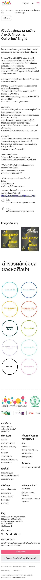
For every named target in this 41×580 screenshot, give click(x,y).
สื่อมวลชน (26, 463)
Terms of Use (17, 571)
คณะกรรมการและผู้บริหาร (8, 448)
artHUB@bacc (28, 453)
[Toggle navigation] (38, 3)
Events (10, 10)
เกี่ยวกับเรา (6, 435)
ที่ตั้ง (23, 443)
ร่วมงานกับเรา (6, 456)
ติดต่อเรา (4, 453)
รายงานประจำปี (7, 496)
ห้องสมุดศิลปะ (27, 457)
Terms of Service (17, 577)
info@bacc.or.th (6, 526)
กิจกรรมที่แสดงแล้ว (8, 489)
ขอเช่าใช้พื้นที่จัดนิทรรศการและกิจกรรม (10, 474)
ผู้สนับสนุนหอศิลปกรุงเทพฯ (28, 494)
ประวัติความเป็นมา (8, 443)
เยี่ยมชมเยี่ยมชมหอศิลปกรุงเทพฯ (30, 437)
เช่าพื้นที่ (4, 469)
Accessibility (5, 571)
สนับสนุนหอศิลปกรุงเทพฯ (29, 487)
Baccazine (5, 500)
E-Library (5, 503)
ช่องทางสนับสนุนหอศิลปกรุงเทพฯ (31, 500)
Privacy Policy (5, 577)
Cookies (32, 566)
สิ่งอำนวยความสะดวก (30, 450)
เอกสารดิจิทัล (6, 493)
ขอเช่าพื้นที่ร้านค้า (7, 479)
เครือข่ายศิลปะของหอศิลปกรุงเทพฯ (9, 461)
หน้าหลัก (2, 11)
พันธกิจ (4, 440)
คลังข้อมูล (5, 485)
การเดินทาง (26, 446)
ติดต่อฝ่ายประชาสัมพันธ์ (31, 467)
